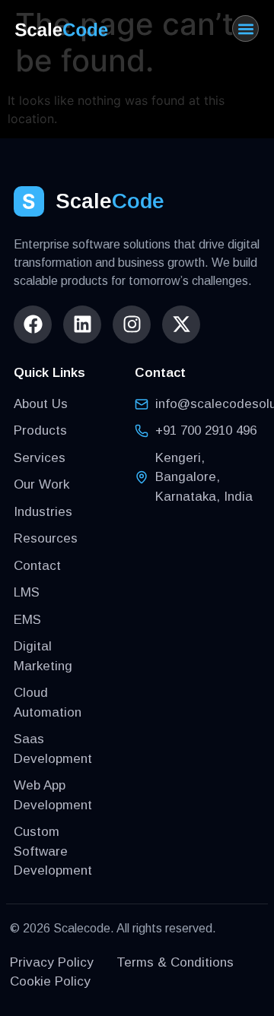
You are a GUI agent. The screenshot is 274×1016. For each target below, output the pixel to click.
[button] (245, 28)
